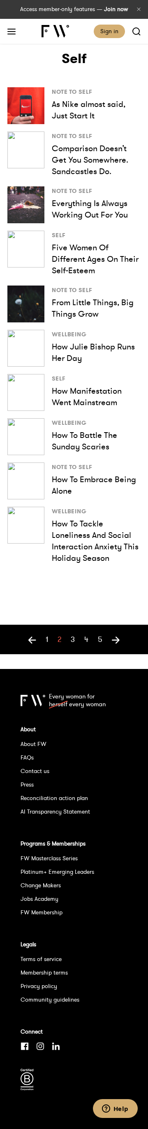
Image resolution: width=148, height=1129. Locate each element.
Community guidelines (50, 999)
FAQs (27, 757)
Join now (116, 9)
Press (27, 784)
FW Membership (41, 912)
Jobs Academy (39, 899)
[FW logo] (33, 700)
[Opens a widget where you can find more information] (115, 1109)
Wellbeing (69, 334)
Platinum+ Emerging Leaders (57, 872)
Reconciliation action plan (54, 798)
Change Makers (41, 885)
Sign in (109, 31)
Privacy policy (39, 986)
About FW (33, 744)
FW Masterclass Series (49, 858)
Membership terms (44, 972)
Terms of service (41, 959)
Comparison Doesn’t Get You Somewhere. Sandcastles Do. (90, 160)
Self (59, 235)
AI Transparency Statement (55, 811)
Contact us (35, 771)
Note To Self (72, 91)
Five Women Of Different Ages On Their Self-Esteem (95, 259)
